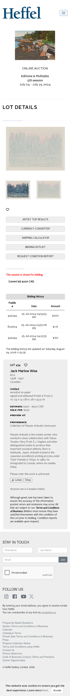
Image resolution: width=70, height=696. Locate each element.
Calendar (7, 629)
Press (6, 639)
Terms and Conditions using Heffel (21, 646)
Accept (57, 690)
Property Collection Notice (16, 643)
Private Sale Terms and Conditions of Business (28, 636)
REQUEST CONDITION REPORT (35, 256)
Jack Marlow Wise (23, 371)
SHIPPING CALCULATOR (35, 238)
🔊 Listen (17, 480)
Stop (28, 480)
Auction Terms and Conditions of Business (25, 626)
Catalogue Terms (12, 633)
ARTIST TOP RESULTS (35, 219)
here (45, 690)
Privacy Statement (12, 653)
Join (63, 559)
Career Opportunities (14, 660)
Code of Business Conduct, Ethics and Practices (28, 656)
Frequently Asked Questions (18, 622)
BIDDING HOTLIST (35, 247)
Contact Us (8, 650)
